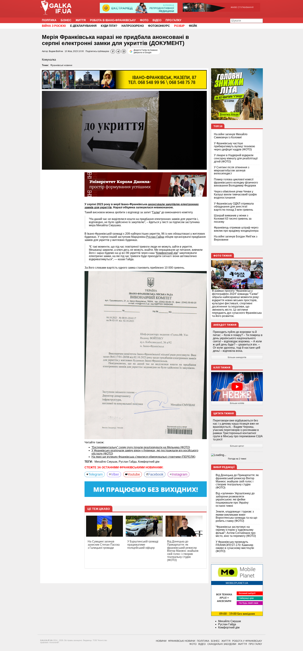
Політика (49, 20)
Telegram (95, 474)
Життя (81, 20)
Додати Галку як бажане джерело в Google (146, 51)
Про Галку (173, 20)
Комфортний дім (167, 252)
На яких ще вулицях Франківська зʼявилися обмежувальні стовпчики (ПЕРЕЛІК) (143, 456)
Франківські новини (61, 65)
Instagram (179, 474)
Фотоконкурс (159, 25)
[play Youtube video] (237, 386)
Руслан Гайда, (128, 461)
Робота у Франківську (247, 640)
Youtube (133, 474)
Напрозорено (133, 25)
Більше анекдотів (237, 357)
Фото (144, 20)
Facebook (155, 474)
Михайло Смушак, (107, 461)
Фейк (193, 25)
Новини (161, 640)
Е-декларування (83, 25)
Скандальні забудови (221, 644)
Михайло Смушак (229, 621)
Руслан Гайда (155, 236)
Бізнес (66, 20)
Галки (156, 212)
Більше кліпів (237, 403)
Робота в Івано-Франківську (113, 20)
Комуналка (49, 59)
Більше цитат (237, 446)
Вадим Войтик (56, 51)
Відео (157, 20)
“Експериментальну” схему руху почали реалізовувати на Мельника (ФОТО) (141, 447)
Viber (115, 474)
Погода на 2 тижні (237, 459)
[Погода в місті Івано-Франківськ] (237, 455)
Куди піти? (109, 25)
